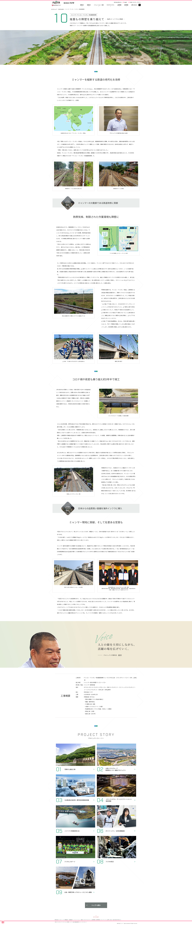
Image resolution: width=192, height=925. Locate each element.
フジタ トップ (54, 9)
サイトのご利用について (67, 922)
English (125, 2)
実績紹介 (71, 919)
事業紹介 (66, 919)
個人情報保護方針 (76, 922)
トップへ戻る (96, 905)
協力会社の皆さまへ (118, 2)
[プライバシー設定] (3, 922)
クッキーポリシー (83, 922)
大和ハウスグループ (58, 922)
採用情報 (98, 919)
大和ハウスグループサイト (135, 2)
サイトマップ (103, 919)
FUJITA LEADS (61, 9)
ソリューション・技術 (78, 919)
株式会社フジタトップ (59, 919)
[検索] (140, 5)
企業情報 (93, 919)
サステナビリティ (87, 919)
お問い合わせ (109, 919)
